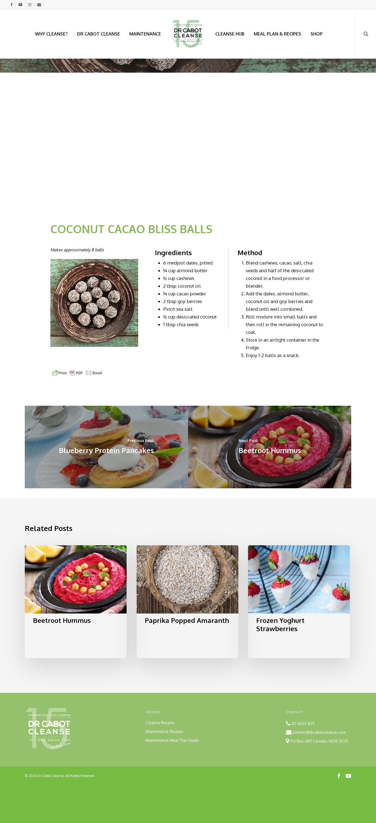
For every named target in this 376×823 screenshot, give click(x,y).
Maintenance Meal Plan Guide (172, 740)
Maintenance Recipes (164, 731)
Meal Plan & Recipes (277, 34)
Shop (316, 34)
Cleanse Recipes (160, 722)
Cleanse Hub (229, 34)
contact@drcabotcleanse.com (319, 732)
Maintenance (145, 34)
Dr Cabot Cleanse (98, 34)
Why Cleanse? (51, 34)
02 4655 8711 (303, 723)
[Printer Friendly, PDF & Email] (77, 374)
